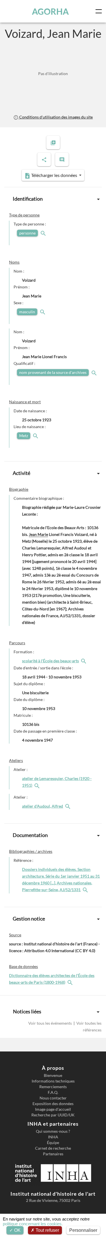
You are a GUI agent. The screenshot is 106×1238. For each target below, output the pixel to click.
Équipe (53, 1142)
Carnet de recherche (53, 1148)
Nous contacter (53, 1098)
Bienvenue (53, 1075)
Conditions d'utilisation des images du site (55, 117)
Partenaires (53, 1153)
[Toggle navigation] (100, 11)
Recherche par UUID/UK (53, 1115)
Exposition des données (53, 1103)
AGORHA (50, 11)
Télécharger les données (54, 175)
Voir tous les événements (50, 1023)
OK (17, 1230)
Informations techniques (53, 1081)
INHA (53, 1137)
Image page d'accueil (53, 1109)
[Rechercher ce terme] (43, 233)
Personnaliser (83, 1230)
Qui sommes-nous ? (53, 1131)
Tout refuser (46, 1230)
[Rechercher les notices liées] (84, 660)
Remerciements (53, 1086)
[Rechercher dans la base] (70, 982)
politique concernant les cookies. (33, 1223)
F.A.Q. (53, 1092)
